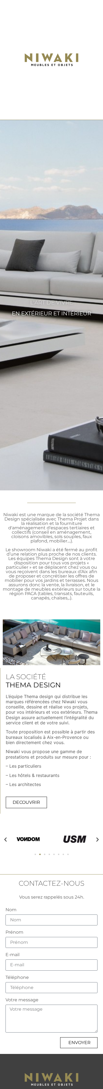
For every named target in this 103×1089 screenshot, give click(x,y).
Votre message (21, 1000)
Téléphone (17, 977)
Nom (10, 910)
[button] (5, 839)
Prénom (14, 932)
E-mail (12, 955)
